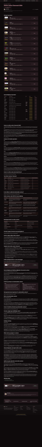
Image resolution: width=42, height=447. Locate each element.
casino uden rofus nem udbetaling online (33, 401)
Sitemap (33, 411)
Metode (21, 407)
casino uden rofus (34, 136)
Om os (33, 407)
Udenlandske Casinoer (16, 409)
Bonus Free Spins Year (16, 407)
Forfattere (21, 408)
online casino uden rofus (16, 401)
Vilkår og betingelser (29, 408)
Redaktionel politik (34, 409)
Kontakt (33, 408)
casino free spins (15, 132)
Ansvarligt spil (21, 409)
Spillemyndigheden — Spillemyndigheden (8, 379)
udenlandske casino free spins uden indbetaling (8, 401)
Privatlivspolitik (28, 407)
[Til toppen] (40, 445)
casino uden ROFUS (25, 358)
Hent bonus (35, 264)
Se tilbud (35, 97)
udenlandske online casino (24, 401)
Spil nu (34, 18)
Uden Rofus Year (15, 408)
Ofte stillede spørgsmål (35, 410)
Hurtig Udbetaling (15, 410)
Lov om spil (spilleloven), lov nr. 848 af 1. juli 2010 (9, 380)
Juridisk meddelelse (28, 409)
